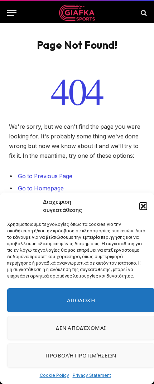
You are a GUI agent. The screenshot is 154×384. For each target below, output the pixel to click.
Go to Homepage (41, 188)
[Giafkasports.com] (77, 12)
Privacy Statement (92, 375)
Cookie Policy (54, 375)
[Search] (143, 13)
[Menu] (11, 13)
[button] (143, 206)
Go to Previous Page (45, 176)
